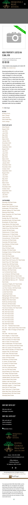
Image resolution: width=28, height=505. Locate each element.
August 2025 (5, 149)
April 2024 (5, 181)
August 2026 (5, 129)
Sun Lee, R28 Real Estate (9, 369)
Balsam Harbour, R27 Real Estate (11, 210)
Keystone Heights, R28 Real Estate (11, 268)
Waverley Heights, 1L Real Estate (11, 385)
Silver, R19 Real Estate (8, 357)
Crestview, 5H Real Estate (9, 240)
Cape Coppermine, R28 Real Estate (11, 226)
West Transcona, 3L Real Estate (10, 389)
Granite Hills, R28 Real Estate (10, 264)
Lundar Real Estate (7, 294)
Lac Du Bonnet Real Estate (9, 272)
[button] (12, 468)
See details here (11, 68)
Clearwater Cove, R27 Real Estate (11, 236)
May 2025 (5, 155)
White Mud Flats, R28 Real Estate (11, 391)
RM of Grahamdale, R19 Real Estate (12, 343)
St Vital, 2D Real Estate (8, 365)
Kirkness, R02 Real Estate (9, 270)
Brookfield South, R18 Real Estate (11, 220)
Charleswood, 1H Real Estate (10, 234)
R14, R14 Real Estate (8, 316)
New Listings (5, 115)
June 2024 (5, 177)
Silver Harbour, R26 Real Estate (10, 355)
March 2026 (5, 139)
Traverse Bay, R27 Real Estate (10, 375)
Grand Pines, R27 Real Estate (10, 262)
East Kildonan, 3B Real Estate (10, 244)
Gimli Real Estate (7, 254)
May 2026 (5, 135)
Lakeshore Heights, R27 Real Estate (12, 284)
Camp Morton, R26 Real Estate (10, 224)
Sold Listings (5, 121)
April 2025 (5, 157)
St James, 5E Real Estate (9, 361)
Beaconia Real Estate (8, 212)
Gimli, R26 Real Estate (8, 256)
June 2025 (5, 153)
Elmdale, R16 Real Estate (9, 250)
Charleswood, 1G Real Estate (10, 232)
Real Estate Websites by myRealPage (17, 474)
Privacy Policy (5, 474)
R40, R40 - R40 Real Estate (9, 333)
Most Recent (5, 127)
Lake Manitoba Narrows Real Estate (12, 276)
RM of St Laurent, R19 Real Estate (11, 347)
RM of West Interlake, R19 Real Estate (12, 349)
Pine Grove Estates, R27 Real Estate (12, 308)
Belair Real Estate (7, 216)
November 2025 (6, 143)
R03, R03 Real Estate (8, 312)
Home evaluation (6, 422)
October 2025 (6, 145)
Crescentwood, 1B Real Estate (10, 238)
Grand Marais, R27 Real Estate (10, 258)
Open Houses (6, 117)
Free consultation (7, 424)
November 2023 (6, 187)
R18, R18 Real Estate (8, 318)
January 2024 (6, 185)
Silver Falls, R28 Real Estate (10, 353)
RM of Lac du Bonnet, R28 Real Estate (12, 345)
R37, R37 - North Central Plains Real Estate (14, 328)
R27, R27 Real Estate (8, 322)
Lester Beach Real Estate (9, 290)
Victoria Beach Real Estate (9, 379)
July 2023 (5, 194)
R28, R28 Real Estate (8, 323)
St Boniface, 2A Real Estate (9, 359)
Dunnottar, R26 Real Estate (9, 242)
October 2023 (6, 189)
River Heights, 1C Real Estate (10, 335)
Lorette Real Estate (7, 292)
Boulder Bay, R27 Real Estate (10, 218)
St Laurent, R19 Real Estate (9, 363)
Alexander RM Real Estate (9, 202)
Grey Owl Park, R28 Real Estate (10, 266)
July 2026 (5, 131)
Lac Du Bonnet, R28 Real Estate (10, 274)
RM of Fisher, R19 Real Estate (10, 341)
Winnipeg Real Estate (8, 395)
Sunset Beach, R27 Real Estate (10, 371)
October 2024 (6, 169)
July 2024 (5, 175)
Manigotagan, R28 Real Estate (10, 298)
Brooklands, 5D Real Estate (9, 222)
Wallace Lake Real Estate (9, 381)
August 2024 (5, 173)
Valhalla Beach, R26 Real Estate (10, 377)
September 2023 (6, 191)
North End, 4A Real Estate (9, 302)
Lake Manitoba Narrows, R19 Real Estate (13, 278)
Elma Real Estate (6, 246)
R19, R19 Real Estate (8, 319)
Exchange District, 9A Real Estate (11, 252)
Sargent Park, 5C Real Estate (10, 351)
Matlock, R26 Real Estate (9, 300)
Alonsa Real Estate (7, 204)
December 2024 (6, 165)
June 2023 (5, 196)
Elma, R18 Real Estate (12, 60)
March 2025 (5, 159)
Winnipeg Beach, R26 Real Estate (11, 393)
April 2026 (5, 137)
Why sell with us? (7, 420)
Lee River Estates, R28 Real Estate (11, 288)
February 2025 (6, 161)
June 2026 (5, 133)
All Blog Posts (6, 113)
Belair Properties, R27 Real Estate (11, 214)
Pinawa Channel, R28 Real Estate (11, 306)
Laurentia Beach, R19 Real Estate (11, 286)
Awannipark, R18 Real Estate (10, 208)
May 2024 (5, 179)
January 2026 (6, 141)
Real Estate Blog (6, 119)
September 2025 (6, 147)
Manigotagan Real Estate (9, 296)
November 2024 (6, 167)
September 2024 (6, 171)
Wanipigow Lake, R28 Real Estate (11, 383)
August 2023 (5, 193)
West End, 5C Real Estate (9, 387)
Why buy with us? (7, 409)
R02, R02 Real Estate (8, 310)
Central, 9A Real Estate (8, 230)
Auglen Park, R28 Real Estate (10, 206)
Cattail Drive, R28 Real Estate (10, 228)
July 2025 (5, 151)
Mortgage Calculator (7, 411)
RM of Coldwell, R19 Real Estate (11, 339)
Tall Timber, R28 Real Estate (9, 373)
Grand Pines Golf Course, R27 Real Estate (13, 260)
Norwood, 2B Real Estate (9, 304)
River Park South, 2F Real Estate (11, 337)
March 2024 (5, 183)
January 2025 (6, 163)
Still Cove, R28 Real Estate (9, 367)
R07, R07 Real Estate (8, 314)
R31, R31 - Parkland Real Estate (11, 325)
